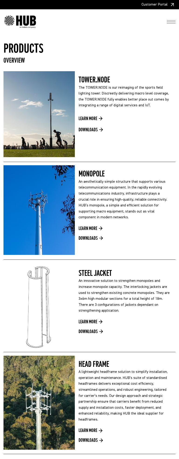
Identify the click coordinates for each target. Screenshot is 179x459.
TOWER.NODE (94, 79)
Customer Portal (154, 5)
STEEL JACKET (95, 273)
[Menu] (171, 22)
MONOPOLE (92, 173)
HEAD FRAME (94, 364)
